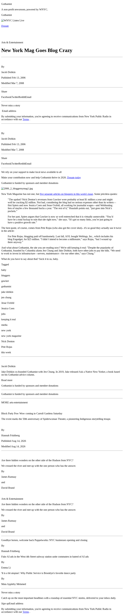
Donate (5, 26)
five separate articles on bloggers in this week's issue (66, 194)
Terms (26, 119)
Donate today (74, 177)
